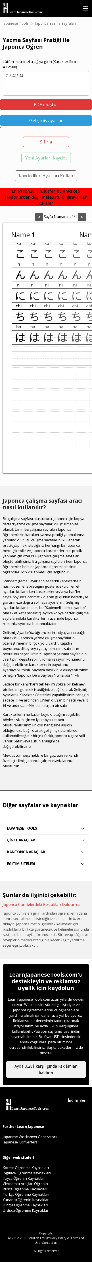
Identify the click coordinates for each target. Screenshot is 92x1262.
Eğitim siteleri (21, 863)
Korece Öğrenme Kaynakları (26, 1167)
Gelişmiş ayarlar (46, 120)
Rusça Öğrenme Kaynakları (25, 1189)
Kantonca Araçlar (26, 851)
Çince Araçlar (21, 840)
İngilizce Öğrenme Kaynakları (27, 1173)
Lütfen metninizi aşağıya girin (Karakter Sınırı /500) (40, 64)
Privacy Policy (56, 1238)
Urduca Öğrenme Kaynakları (26, 1210)
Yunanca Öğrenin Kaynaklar (26, 1199)
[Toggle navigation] (85, 8)
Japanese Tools (16, 23)
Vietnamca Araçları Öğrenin (25, 1183)
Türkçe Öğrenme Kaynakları (26, 1194)
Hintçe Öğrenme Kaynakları (25, 1205)
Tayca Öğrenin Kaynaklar (23, 1178)
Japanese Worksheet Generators (30, 1136)
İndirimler (77, 1100)
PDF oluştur (46, 104)
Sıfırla (46, 142)
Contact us (49, 1242)
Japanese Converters (20, 1142)
